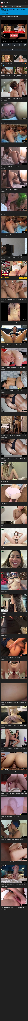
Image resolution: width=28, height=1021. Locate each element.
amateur (4, 49)
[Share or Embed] (14, 44)
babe (13, 49)
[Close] (26, 9)
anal (9, 49)
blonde (18, 49)
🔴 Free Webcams (4, 6)
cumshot (24, 49)
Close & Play (14, 35)
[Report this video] (25, 44)
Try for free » (5, 13)
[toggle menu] (16, 2)
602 (3, 18)
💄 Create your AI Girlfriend (15, 6)
